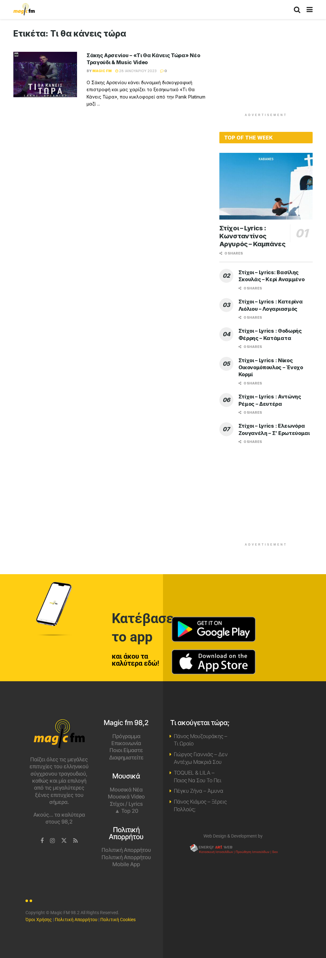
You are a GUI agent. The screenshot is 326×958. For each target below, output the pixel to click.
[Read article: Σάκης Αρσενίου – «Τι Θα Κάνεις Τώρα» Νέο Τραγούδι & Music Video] (45, 74)
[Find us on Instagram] (52, 841)
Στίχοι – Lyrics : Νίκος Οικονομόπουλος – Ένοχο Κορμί (270, 367)
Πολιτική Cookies (118, 919)
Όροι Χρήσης (38, 919)
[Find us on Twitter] (64, 841)
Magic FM (102, 71)
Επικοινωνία (126, 743)
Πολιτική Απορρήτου (126, 850)
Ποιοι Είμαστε (126, 750)
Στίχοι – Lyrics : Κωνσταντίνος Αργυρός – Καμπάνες (252, 236)
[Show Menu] (310, 9)
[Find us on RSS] (75, 841)
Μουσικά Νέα (126, 789)
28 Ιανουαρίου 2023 (137, 71)
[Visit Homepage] (24, 9)
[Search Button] (297, 9)
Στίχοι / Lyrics (126, 804)
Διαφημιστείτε (126, 757)
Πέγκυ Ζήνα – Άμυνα (198, 791)
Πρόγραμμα (126, 736)
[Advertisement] (267, 68)
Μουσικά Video (126, 796)
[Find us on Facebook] (42, 841)
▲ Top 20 (126, 811)
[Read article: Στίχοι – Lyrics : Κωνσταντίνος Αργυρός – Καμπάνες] (266, 186)
